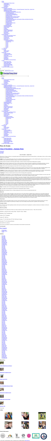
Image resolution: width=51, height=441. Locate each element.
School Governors (7, 38)
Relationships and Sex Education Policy (12, 17)
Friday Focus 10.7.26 (3, 379)
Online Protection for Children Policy (12, 14)
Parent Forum (6, 115)
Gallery (3, 60)
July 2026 (3, 235)
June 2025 (3, 246)
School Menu (6, 29)
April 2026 (3, 238)
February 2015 (4, 345)
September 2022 (4, 274)
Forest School (6, 51)
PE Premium (6, 32)
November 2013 (4, 358)
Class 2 (7, 43)
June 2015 (3, 341)
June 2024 (3, 256)
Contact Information (7, 53)
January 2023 (4, 270)
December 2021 (4, 281)
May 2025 (3, 247)
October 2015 (4, 339)
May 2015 (3, 342)
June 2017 (3, 322)
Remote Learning (6, 33)
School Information (7, 4)
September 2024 (4, 254)
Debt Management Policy (10, 12)
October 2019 (4, 299)
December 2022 (4, 271)
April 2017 (3, 323)
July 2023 (3, 265)
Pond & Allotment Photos (8, 64)
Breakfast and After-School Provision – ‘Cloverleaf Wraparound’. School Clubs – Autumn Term (19, 9)
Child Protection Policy (9, 18)
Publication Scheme (9, 15)
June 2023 (3, 266)
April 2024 (3, 258)
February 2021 (4, 289)
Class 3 (7, 44)
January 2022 (4, 280)
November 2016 (4, 328)
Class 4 (7, 45)
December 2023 (4, 261)
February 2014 (4, 355)
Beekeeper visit (2, 406)
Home (3, 1)
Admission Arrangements (8, 8)
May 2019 (3, 303)
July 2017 (3, 321)
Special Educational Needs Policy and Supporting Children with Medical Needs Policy (19, 19)
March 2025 (4, 249)
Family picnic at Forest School (5, 399)
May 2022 (3, 277)
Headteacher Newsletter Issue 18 (5, 392)
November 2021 (4, 282)
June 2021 (3, 286)
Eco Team (5, 124)
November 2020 (4, 292)
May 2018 (3, 313)
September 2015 (4, 340)
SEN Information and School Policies (10, 11)
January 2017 (4, 326)
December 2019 (4, 297)
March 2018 (4, 314)
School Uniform (6, 27)
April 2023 (3, 268)
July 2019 (3, 301)
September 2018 (4, 310)
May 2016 (3, 332)
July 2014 (3, 350)
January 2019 (4, 306)
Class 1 (7, 42)
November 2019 (4, 298)
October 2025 (4, 243)
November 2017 (4, 318)
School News (4, 48)
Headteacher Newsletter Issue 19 (5, 372)
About (3, 2)
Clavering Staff (6, 37)
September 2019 (4, 300)
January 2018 (4, 316)
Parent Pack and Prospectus (8, 106)
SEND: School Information (10, 20)
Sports (5, 49)
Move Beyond (27, 440)
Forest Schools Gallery (7, 61)
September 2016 (4, 330)
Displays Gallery (6, 142)
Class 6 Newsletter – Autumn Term (12, 149)
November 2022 (4, 272)
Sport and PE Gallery (7, 63)
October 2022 (4, 273)
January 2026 (4, 241)
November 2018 (4, 308)
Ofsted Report (6, 6)
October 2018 (4, 309)
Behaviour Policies (9, 21)
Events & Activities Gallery (8, 65)
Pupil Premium (6, 31)
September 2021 (4, 284)
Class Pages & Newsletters (8, 39)
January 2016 (4, 336)
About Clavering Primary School (9, 79)
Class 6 (7, 47)
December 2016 (4, 327)
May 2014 (3, 352)
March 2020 (4, 295)
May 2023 (3, 267)
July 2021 (3, 285)
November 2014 (4, 348)
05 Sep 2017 (2, 151)
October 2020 (4, 293)
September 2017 (4, 320)
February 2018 (4, 315)
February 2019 (4, 305)
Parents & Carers (4, 7)
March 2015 (4, 344)
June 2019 (3, 302)
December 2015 (4, 337)
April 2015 (3, 343)
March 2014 (4, 354)
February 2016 (4, 335)
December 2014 (4, 347)
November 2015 (4, 338)
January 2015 (4, 346)
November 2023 (4, 262)
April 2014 (3, 353)
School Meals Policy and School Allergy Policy (13, 88)
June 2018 (3, 312)
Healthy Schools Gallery (8, 62)
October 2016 (4, 329)
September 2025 (4, 244)
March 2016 (4, 334)
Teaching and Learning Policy (10, 22)
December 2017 (4, 317)
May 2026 (3, 237)
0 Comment (2, 152)
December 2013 (4, 357)
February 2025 (4, 250)
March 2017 (4, 324)
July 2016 (3, 331)
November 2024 (4, 252)
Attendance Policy (9, 24)
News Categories (3, 228)
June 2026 (3, 236)
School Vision (6, 55)
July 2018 (3, 311)
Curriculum (6, 5)
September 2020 (4, 294)
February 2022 (4, 279)
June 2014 (3, 351)
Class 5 (7, 46)
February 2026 (4, 240)
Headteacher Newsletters (8, 10)
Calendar (5, 28)
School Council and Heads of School (10, 35)
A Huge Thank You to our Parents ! (6, 365)
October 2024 (4, 253)
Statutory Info (4, 52)
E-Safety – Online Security (8, 30)
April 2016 (3, 333)
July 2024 (3, 255)
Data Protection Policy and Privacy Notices (13, 16)
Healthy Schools (6, 50)
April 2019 (3, 304)
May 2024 (3, 257)
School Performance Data (8, 26)
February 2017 (4, 325)
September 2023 (4, 264)
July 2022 (3, 275)
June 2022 (3, 276)
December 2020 (4, 291)
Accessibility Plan (9, 97)
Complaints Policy (9, 23)
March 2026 (4, 239)
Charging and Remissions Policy (11, 13)
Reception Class (8, 41)
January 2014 (4, 356)
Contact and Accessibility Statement (7, 66)
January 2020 (4, 296)
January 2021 (4, 290)
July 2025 (3, 245)
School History (6, 3)
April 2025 (3, 248)
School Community (5, 34)
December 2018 (4, 307)
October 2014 (4, 349)
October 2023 (4, 263)
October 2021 (4, 283)
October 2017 (4, 319)
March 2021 (4, 288)
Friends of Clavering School (8, 36)
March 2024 (4, 259)
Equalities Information (7, 25)
